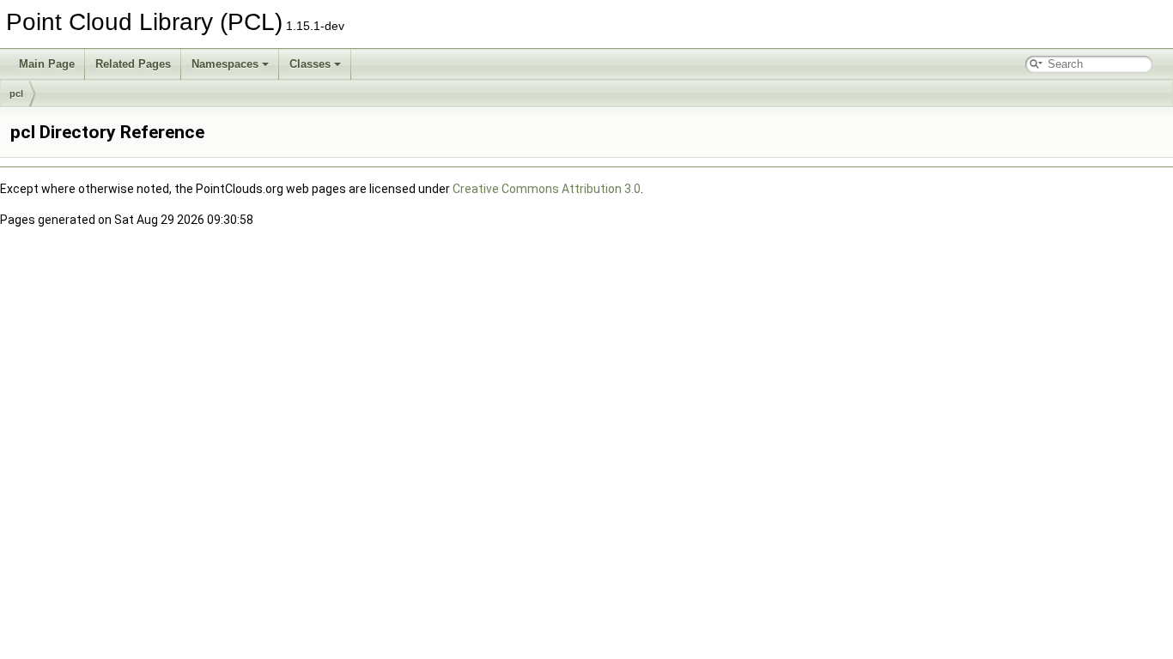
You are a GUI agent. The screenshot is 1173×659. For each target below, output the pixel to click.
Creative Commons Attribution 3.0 (547, 189)
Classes (310, 63)
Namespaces (224, 63)
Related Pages (133, 63)
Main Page (47, 63)
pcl (16, 93)
